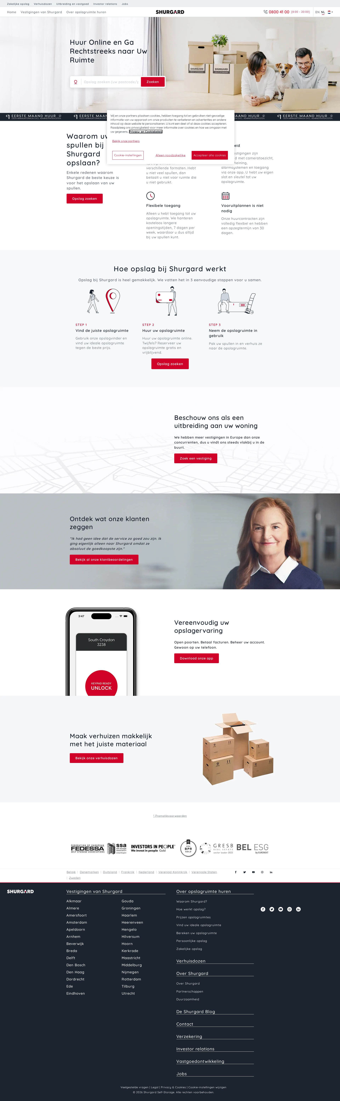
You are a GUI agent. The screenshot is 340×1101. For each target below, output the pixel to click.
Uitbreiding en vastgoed (72, 4)
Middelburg (132, 965)
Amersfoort (76, 915)
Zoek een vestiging (196, 458)
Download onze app (196, 658)
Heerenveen (132, 922)
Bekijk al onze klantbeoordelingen (104, 560)
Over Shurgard (192, 973)
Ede (69, 986)
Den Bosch (75, 965)
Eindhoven (75, 993)
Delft (70, 958)
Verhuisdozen (43, 4)
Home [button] (11, 12)
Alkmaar (74, 901)
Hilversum (131, 936)
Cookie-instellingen (127, 155)
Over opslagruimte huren (203, 891)
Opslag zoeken (84, 199)
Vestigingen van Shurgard (94, 891)
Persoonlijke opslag (191, 941)
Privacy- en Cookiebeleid (145, 131)
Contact (184, 1024)
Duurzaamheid (187, 999)
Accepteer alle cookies (210, 155)
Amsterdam (76, 922)
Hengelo (129, 929)
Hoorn (127, 943)
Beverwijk (75, 943)
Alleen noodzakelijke (171, 155)
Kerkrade (130, 950)
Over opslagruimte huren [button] (86, 12)
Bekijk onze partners (126, 141)
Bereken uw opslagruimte (196, 933)
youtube (253, 872)
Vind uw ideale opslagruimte (198, 925)
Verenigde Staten (204, 872)
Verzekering (189, 1036)
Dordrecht (75, 979)
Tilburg (128, 986)
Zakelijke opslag (18, 4)
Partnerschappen (189, 991)
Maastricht (131, 958)
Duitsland (110, 872)
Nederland (146, 872)
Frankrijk (127, 872)
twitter (244, 872)
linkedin (271, 872)
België (71, 872)
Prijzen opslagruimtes (193, 917)
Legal (154, 1087)
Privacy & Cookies (173, 1087)
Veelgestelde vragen (135, 1087)
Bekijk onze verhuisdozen (96, 758)
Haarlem (129, 915)
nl (323, 12)
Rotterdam (131, 979)
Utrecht (128, 993)
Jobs (125, 4)
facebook (235, 872)
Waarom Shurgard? (191, 901)
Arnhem (73, 936)
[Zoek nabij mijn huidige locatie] (75, 82)
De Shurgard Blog (195, 1011)
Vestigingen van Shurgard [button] (41, 12)
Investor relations (105, 4)
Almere (72, 908)
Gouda (128, 901)
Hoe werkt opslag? (191, 909)
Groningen (131, 908)
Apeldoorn (75, 929)
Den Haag (75, 972)
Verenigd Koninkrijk (172, 872)
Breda (71, 950)
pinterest (262, 872)
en (317, 12)
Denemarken (89, 872)
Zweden (75, 878)
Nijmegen (130, 972)
